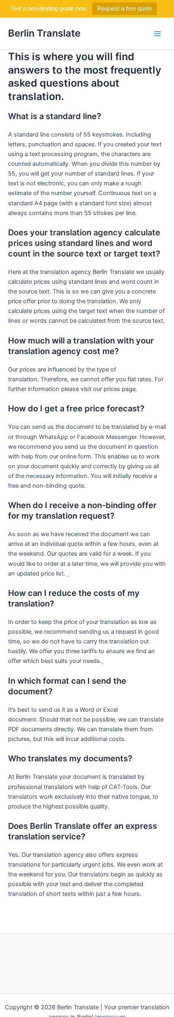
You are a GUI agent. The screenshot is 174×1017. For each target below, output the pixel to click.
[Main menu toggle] (157, 33)
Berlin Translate (44, 33)
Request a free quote (124, 8)
